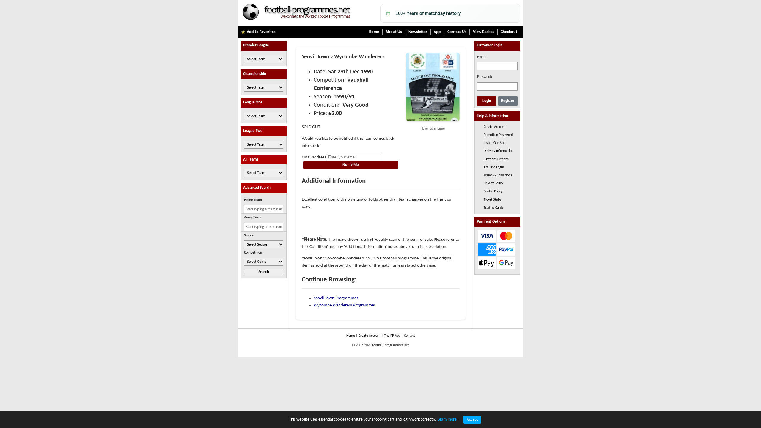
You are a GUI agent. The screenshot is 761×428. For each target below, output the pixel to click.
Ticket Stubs (492, 200)
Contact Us (456, 32)
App (437, 32)
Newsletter (417, 32)
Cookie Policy (493, 191)
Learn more (447, 419)
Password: (484, 77)
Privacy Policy (493, 183)
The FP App (392, 336)
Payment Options (496, 159)
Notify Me (350, 165)
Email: (481, 57)
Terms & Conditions (498, 175)
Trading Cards (493, 208)
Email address (314, 157)
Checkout (509, 32)
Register (508, 101)
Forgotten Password (498, 135)
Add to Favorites (261, 32)
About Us (394, 32)
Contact (409, 336)
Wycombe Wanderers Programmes (345, 305)
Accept (472, 419)
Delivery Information (498, 151)
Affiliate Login (494, 167)
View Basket (483, 32)
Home (374, 32)
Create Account (495, 127)
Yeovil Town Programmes (336, 298)
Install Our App (494, 143)
